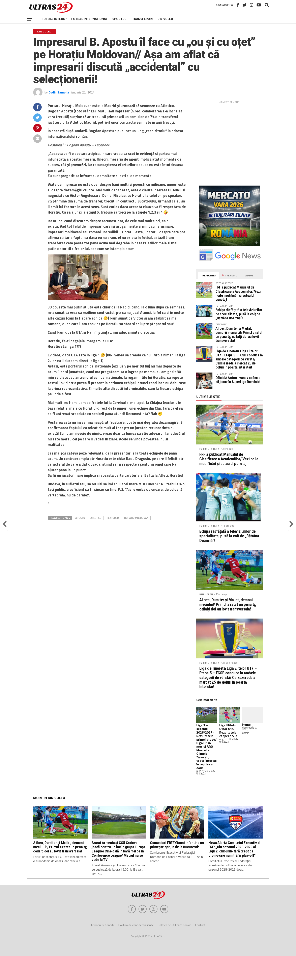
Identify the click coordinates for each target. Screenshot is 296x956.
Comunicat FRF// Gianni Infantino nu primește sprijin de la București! (177, 844)
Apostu (80, 518)
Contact (200, 925)
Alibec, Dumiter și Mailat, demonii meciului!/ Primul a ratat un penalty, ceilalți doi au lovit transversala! (239, 334)
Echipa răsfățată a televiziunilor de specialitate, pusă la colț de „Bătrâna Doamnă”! (238, 314)
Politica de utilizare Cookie (174, 925)
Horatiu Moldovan (136, 518)
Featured (113, 518)
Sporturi (119, 18)
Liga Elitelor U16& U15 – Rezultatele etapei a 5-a (228, 730)
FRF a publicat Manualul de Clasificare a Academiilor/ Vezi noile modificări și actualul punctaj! (238, 293)
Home (246, 724)
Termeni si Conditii (103, 925)
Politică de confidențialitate (136, 925)
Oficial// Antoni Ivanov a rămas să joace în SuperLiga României (237, 380)
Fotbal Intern (53, 18)
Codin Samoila (59, 92)
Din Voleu (165, 18)
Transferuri (142, 18)
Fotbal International (89, 18)
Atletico (95, 518)
